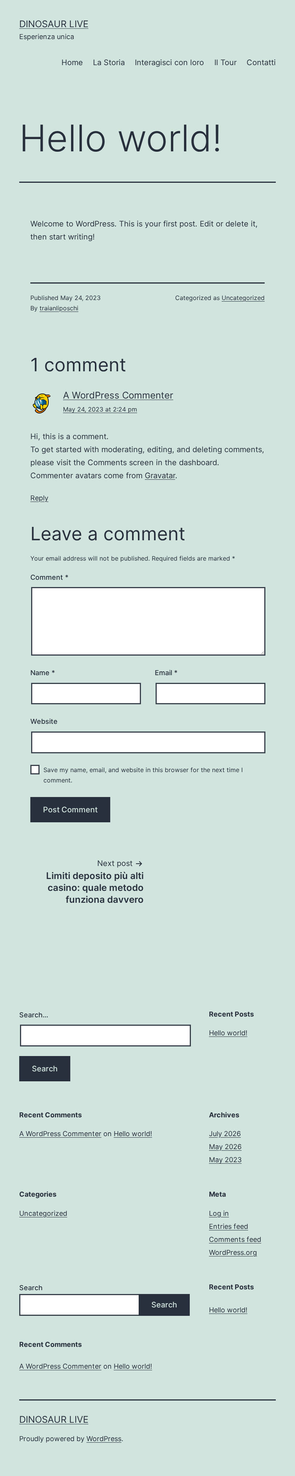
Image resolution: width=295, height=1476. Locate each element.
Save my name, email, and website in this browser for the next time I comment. (143, 775)
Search (31, 1288)
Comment (49, 577)
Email (166, 673)
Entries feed (228, 1226)
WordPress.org (233, 1252)
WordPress (103, 1439)
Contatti (261, 62)
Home (72, 62)
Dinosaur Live (53, 24)
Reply (39, 498)
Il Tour (225, 62)
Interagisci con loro (169, 62)
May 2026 (225, 1147)
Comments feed (235, 1239)
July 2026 (225, 1134)
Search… (33, 1015)
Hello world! (228, 1033)
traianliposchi (59, 308)
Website (44, 721)
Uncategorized (243, 298)
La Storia (109, 62)
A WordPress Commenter (118, 395)
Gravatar (160, 475)
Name (42, 673)
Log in (219, 1213)
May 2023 (225, 1160)
